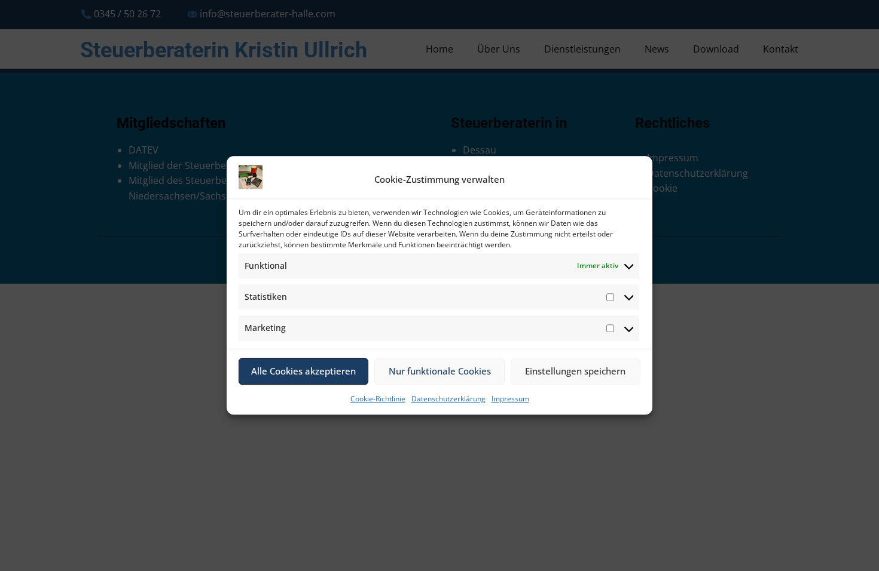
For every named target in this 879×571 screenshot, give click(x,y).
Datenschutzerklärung (448, 399)
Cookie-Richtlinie (377, 399)
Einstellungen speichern (575, 371)
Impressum (510, 399)
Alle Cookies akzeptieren (303, 371)
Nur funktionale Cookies (440, 371)
